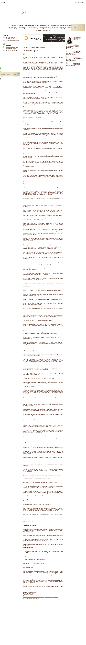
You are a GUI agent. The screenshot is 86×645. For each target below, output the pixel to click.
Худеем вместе (12, 27)
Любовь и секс (21, 27)
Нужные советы (68, 28)
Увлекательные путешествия (43, 30)
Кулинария (69, 25)
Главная (25, 47)
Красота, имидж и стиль (43, 25)
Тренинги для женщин (17, 25)
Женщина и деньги (29, 25)
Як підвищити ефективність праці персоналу (74, 58)
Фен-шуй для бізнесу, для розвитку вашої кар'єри (12, 47)
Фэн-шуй (60, 28)
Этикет (39, 28)
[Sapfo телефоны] (80, 2)
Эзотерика (52, 28)
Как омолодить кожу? (28, 594)
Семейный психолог (16, 28)
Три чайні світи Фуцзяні (11, 50)
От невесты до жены (44, 27)
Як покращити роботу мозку (76, 63)
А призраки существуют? (29, 593)
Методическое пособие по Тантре (31, 598)
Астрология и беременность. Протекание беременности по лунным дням (40, 597)
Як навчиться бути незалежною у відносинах (77, 38)
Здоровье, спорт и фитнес (57, 25)
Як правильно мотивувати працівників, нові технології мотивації (73, 46)
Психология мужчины (29, 28)
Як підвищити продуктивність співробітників (73, 52)
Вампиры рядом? (27, 595)
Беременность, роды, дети (59, 27)
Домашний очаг (72, 27)
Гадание (45, 28)
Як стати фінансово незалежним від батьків (11, 38)
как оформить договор (37, 91)
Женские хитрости (32, 27)
